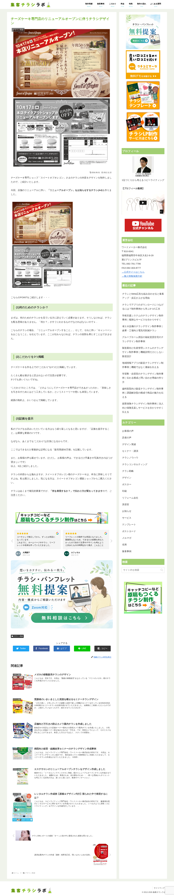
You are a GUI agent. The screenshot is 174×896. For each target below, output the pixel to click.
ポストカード (129, 531)
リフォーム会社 (130, 498)
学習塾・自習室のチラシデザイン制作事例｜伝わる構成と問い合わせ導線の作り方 (142, 377)
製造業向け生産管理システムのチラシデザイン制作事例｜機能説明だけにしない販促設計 (142, 352)
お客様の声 (128, 431)
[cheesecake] (43, 289)
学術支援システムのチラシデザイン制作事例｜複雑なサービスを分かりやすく (142, 317)
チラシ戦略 (128, 471)
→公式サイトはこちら (133, 272)
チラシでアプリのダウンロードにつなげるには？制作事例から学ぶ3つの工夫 (142, 306)
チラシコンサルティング (134, 464)
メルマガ (126, 538)
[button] (111, 541)
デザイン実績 (18, 636)
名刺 (124, 544)
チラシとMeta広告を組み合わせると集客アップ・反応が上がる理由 (143, 296)
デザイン (126, 477)
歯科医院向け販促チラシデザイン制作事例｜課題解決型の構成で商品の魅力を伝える (142, 392)
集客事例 (126, 551)
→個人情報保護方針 (132, 276)
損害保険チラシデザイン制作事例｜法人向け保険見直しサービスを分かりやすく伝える (142, 407)
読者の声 (126, 437)
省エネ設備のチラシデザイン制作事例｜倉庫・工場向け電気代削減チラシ (142, 328)
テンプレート (129, 524)
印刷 (124, 491)
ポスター (126, 484)
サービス (126, 518)
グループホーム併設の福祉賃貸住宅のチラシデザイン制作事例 (142, 339)
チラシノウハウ (130, 457)
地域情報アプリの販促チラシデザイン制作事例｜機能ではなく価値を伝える (142, 365)
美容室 (125, 504)
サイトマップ (159, 888)
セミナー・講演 (130, 451)
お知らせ (126, 511)
